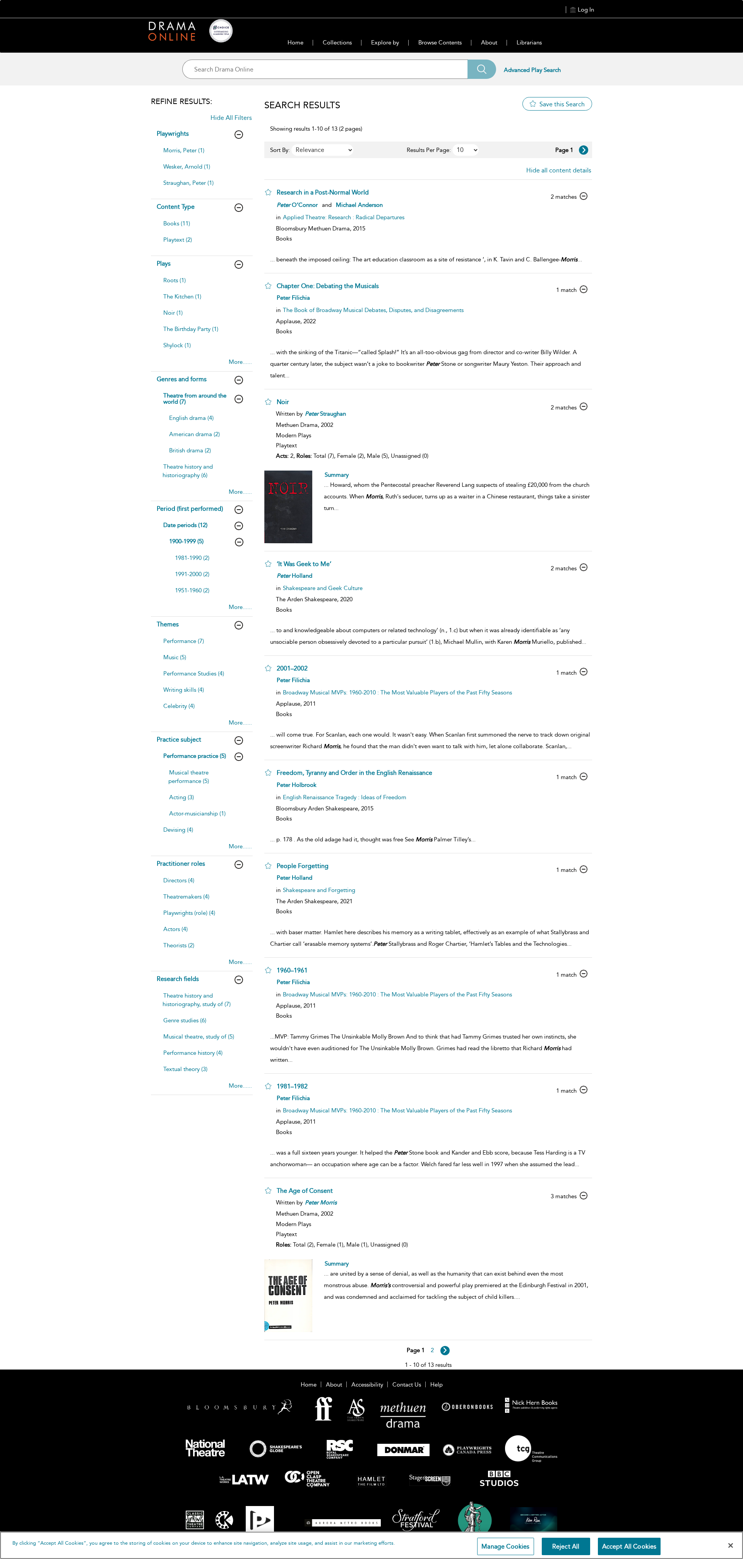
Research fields (178, 978)
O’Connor (297, 204)
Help (436, 1384)
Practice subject (179, 739)
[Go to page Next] (445, 1350)
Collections (337, 42)
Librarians (529, 42)
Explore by (385, 42)
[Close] (730, 1545)
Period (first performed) (190, 508)
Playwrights (173, 133)
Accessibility (367, 1384)
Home (295, 42)
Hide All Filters (231, 117)
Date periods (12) (185, 525)
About (489, 42)
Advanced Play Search (532, 70)
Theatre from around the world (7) (194, 399)
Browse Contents (440, 42)
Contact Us (406, 1384)
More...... (240, 361)
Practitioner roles (181, 863)
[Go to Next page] (583, 150)
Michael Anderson (359, 204)
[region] (371, 1545)
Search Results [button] (302, 105)
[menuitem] (201, 154)
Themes (168, 624)
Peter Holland (294, 877)
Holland (294, 575)
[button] (268, 192)
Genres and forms (182, 379)
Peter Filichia (293, 297)
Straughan (325, 413)
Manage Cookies (505, 1546)
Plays (164, 263)
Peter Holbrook (297, 784)
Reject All (566, 1546)
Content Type (176, 206)
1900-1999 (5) (186, 541)
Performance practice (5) (194, 755)
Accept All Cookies (629, 1546)
